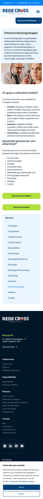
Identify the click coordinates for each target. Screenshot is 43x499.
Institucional (8, 359)
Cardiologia (12, 226)
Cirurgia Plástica (14, 242)
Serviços (6, 392)
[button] (38, 11)
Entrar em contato (21, 207)
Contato (6, 419)
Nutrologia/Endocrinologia (19, 270)
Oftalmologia (13, 276)
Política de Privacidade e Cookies (22, 481)
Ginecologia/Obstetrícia (18, 259)
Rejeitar (21, 494)
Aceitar (21, 487)
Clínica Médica (14, 248)
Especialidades (9, 377)
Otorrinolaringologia (16, 287)
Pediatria (11, 292)
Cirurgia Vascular (15, 237)
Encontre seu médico (21, 196)
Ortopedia (12, 281)
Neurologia (12, 265)
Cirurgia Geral (13, 231)
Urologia (11, 298)
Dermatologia (13, 254)
